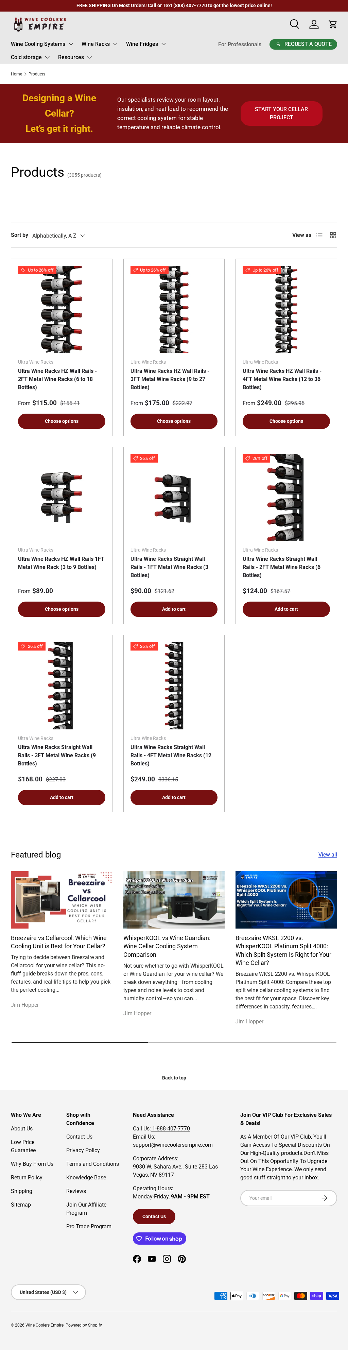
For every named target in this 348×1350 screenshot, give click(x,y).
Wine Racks (96, 44)
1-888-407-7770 (170, 1128)
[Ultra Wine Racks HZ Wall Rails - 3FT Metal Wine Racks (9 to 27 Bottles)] (174, 309)
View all (327, 854)
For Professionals (239, 44)
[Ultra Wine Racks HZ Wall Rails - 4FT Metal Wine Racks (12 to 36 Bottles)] (286, 309)
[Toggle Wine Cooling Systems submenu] (71, 44)
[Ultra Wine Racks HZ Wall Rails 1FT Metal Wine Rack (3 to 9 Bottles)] (61, 497)
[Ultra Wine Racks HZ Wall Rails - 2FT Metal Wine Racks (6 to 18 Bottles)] (61, 309)
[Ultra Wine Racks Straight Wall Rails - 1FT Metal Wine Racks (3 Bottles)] (174, 497)
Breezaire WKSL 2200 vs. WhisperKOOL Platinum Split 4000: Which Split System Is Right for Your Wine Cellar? (283, 951)
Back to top (174, 1077)
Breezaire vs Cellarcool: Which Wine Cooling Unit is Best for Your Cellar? (59, 942)
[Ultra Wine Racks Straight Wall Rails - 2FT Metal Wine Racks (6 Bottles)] (286, 497)
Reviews (76, 1191)
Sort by (19, 235)
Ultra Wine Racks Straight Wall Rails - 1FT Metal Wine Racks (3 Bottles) (169, 567)
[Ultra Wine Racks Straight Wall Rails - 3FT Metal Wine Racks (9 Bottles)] (61, 685)
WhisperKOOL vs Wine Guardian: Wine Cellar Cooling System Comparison (166, 946)
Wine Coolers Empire (44, 1325)
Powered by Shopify (84, 1325)
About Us (22, 1128)
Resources (71, 57)
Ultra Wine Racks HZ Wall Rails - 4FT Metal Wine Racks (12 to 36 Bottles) (282, 379)
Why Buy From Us (32, 1164)
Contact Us (79, 1136)
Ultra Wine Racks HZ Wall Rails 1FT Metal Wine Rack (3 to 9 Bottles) (61, 563)
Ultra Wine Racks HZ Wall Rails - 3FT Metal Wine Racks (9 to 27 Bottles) (169, 379)
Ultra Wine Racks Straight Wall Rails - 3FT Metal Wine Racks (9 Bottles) (57, 755)
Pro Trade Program (88, 1226)
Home (16, 74)
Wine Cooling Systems (38, 44)
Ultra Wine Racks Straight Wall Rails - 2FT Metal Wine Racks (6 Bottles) (281, 567)
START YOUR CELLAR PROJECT (281, 113)
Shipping (21, 1191)
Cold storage (26, 57)
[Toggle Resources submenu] (89, 57)
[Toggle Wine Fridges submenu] (163, 44)
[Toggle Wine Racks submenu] (115, 44)
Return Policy (26, 1177)
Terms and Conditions (92, 1164)
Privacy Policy (83, 1150)
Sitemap (21, 1204)
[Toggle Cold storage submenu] (47, 57)
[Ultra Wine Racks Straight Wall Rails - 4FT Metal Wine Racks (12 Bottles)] (174, 685)
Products (37, 74)
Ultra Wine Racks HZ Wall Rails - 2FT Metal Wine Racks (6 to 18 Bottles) (57, 379)
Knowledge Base (86, 1177)
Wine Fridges (142, 44)
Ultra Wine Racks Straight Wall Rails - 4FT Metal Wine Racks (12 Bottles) (170, 755)
